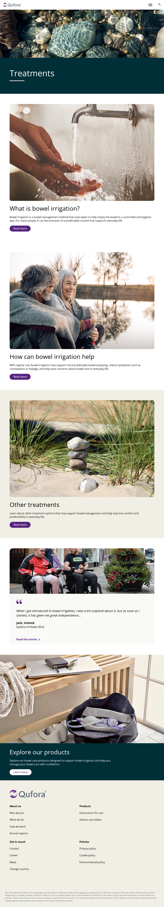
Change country (19, 869)
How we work (18, 826)
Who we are (17, 813)
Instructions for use (91, 813)
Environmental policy (92, 862)
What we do (17, 819)
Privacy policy (87, 848)
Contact (14, 848)
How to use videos (90, 819)
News (13, 862)
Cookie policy (87, 855)
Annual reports (19, 833)
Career (14, 855)
